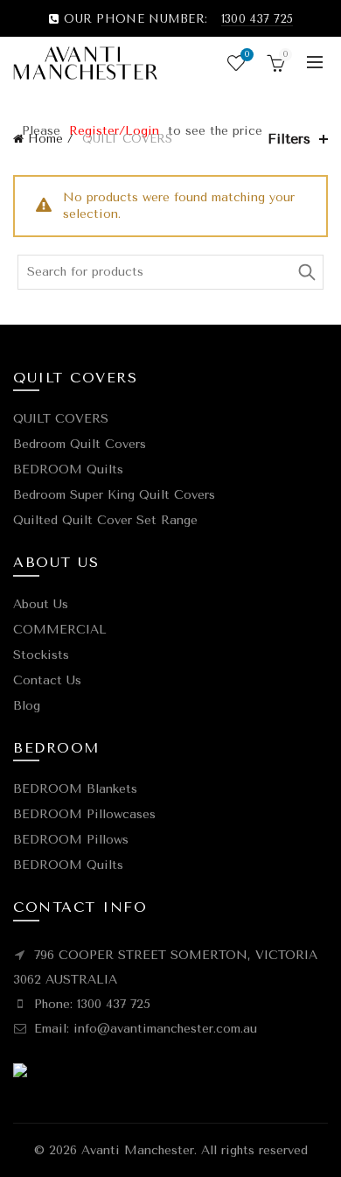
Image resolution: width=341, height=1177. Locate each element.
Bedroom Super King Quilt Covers (114, 494)
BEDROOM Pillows (71, 839)
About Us (40, 604)
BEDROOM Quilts (68, 469)
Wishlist (246, 55)
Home (45, 138)
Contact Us (47, 680)
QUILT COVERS (60, 418)
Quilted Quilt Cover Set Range (105, 520)
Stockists (41, 655)
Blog (26, 705)
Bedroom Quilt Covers (79, 444)
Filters (289, 138)
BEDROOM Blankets (75, 788)
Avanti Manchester (137, 1150)
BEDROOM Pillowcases (84, 814)
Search (306, 272)
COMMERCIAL (60, 629)
